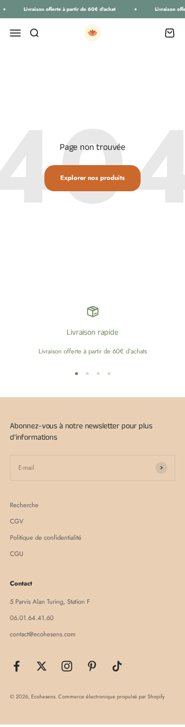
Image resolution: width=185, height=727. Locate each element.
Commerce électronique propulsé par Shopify (111, 696)
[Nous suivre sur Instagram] (67, 666)
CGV (17, 521)
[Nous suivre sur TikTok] (117, 666)
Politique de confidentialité (45, 537)
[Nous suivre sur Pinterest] (92, 666)
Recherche (24, 505)
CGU (16, 553)
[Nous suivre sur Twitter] (41, 666)
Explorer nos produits (92, 177)
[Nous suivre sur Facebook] (16, 666)
